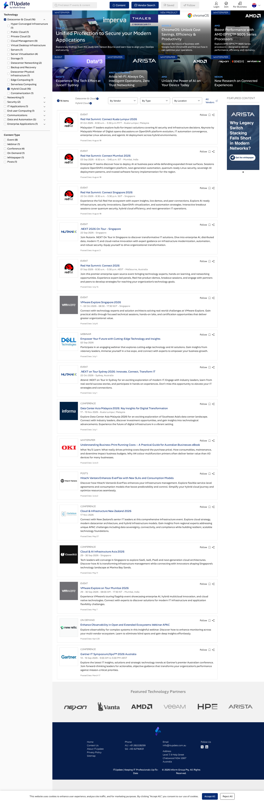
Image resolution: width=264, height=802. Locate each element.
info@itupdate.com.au (174, 745)
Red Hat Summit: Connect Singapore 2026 (106, 192)
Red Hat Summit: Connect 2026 (100, 265)
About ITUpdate (95, 748)
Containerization (22, 93)
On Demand (16, 153)
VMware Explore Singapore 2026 (100, 302)
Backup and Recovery (23, 67)
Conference (16, 148)
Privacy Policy (94, 752)
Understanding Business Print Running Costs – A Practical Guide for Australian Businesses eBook (140, 444)
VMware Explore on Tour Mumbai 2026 (104, 588)
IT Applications (17, 106)
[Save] (209, 115)
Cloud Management (24, 40)
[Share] (213, 115)
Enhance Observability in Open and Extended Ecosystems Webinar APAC (125, 624)
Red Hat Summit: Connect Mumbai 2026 (105, 155)
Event (12, 139)
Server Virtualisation (24, 54)
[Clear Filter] (97, 99)
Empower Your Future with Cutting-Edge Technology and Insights (120, 338)
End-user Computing (20, 110)
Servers (17, 49)
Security (13, 102)
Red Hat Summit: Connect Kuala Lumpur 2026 (108, 119)
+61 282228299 (137, 745)
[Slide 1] (243, 172)
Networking (15, 97)
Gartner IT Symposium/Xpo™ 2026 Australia (108, 654)
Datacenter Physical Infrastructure (22, 73)
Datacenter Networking (26, 62)
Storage (17, 58)
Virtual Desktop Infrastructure (28, 45)
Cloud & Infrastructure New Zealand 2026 (105, 511)
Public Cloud (20, 32)
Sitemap (91, 755)
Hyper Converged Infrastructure (29, 25)
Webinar (13, 144)
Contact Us (93, 745)
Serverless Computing (23, 84)
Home (90, 741)
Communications (17, 115)
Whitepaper (15, 157)
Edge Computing (22, 79)
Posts (12, 161)
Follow (203, 114)
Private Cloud (20, 36)
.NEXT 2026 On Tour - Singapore (100, 229)
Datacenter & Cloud (21, 19)
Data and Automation (21, 119)
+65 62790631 (136, 748)
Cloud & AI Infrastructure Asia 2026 (102, 551)
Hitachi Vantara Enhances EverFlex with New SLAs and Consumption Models (127, 478)
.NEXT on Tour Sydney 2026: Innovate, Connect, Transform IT (117, 371)
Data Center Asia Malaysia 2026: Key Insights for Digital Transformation (124, 408)
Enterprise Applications (22, 124)
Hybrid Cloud (21, 88)
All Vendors (210, 101)
